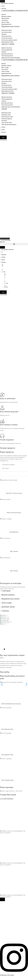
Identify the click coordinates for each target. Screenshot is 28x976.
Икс (3, 137)
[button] (14, 244)
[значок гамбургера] (2, 1)
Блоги (3, 130)
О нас (3, 6)
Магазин (3, 8)
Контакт (3, 132)
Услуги (3, 127)
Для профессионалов (7, 3)
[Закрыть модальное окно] (2, 899)
